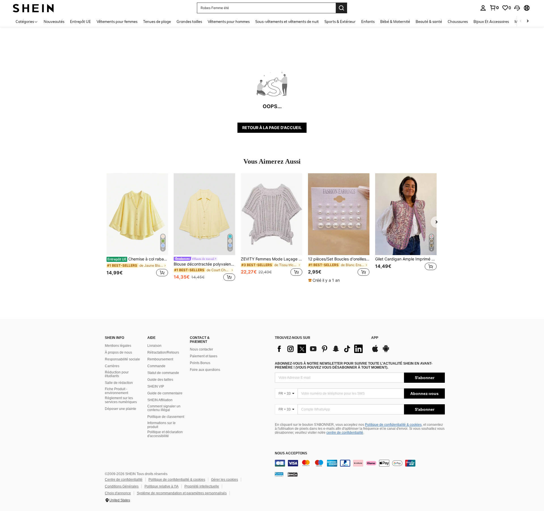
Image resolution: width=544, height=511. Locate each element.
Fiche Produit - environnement (116, 391)
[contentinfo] (360, 463)
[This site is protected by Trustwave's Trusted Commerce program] (279, 474)
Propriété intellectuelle (201, 486)
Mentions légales (118, 346)
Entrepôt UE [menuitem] (80, 21)
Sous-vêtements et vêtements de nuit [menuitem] (287, 21)
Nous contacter (201, 349)
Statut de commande (163, 373)
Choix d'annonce (118, 493)
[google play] (386, 351)
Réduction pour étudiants (117, 374)
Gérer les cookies (224, 480)
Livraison (154, 346)
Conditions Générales (122, 486)
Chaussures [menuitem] (458, 21)
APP (374, 338)
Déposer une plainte (120, 409)
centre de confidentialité (344, 433)
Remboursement (160, 359)
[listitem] (137, 228)
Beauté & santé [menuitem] (429, 21)
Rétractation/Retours (163, 352)
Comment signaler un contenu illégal (163, 408)
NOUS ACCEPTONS (291, 453)
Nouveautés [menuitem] (54, 21)
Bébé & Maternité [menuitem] (395, 21)
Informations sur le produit (161, 425)
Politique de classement (165, 417)
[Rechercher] (341, 8)
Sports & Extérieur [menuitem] (340, 21)
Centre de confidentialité (124, 480)
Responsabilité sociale (122, 359)
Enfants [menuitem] (368, 21)
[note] (324, 280)
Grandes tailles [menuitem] (189, 21)
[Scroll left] (521, 21)
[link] (494, 7)
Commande (156, 366)
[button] (517, 8)
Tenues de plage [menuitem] (157, 21)
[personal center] (483, 8)
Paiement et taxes (203, 356)
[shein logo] (33, 8)
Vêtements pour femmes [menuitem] (117, 21)
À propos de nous (118, 352)
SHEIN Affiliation (160, 400)
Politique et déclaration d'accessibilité (165, 434)
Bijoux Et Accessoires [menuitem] (491, 21)
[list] (320, 349)
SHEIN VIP (155, 386)
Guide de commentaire (164, 393)
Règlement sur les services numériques (121, 400)
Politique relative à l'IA (161, 486)
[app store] (375, 351)
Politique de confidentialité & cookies (393, 425)
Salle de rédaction (119, 383)
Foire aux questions (205, 370)
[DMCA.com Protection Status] (293, 474)
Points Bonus (200, 363)
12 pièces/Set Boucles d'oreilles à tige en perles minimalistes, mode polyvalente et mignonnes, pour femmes (338, 259)
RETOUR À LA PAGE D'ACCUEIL (272, 127)
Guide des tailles (160, 380)
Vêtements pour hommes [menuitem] (229, 21)
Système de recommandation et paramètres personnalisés (182, 493)
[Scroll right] (528, 21)
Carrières (112, 366)
